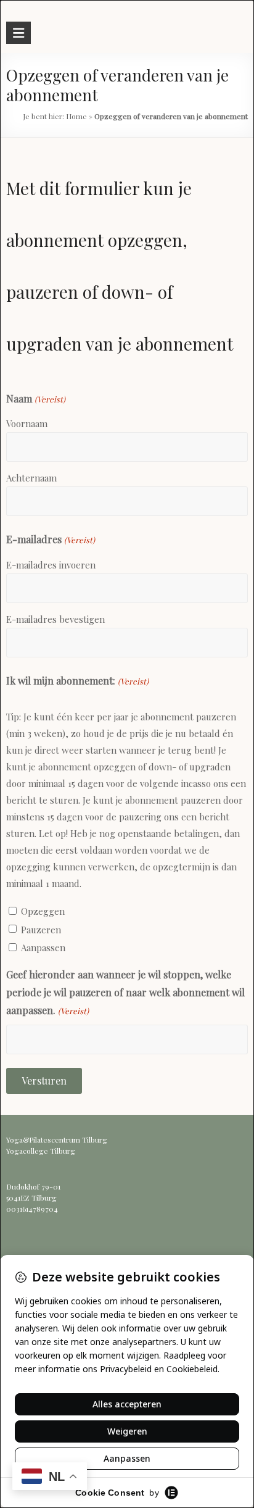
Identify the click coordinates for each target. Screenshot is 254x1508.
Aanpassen (43, 947)
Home (76, 116)
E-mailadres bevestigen (55, 619)
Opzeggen (43, 911)
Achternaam (31, 478)
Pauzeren (41, 929)
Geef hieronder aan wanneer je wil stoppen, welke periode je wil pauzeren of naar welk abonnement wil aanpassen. (125, 992)
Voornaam (26, 423)
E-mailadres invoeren (51, 565)
